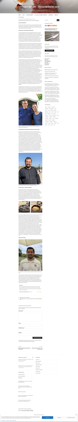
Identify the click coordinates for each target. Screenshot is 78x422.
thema (55, 123)
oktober (50, 118)
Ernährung (37, 366)
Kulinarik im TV (38, 369)
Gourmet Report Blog (27, 410)
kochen (54, 113)
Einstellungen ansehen (71, 417)
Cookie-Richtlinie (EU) (21, 374)
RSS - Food (46, 59)
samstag (51, 121)
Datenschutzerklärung (9, 420)
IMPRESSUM (14, 420)
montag (54, 116)
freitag (51, 110)
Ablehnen (59, 417)
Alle (36, 359)
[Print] (54, 25)
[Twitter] (47, 25)
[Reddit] (50, 25)
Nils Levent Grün (30, 298)
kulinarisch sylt (23, 298)
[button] (76, 414)
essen (46, 110)
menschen (46, 116)
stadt (49, 123)
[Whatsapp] (51, 25)
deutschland (51, 108)
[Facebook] (45, 25)
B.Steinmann (37, 361)
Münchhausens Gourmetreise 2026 (50, 71)
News (28, 297)
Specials (37, 373)
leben (57, 115)
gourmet (55, 110)
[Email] (53, 25)
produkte (56, 118)
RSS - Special (47, 64)
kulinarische (54, 115)
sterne (52, 123)
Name (20, 323)
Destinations (22, 297)
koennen (46, 115)
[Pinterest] (48, 25)
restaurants (47, 121)
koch (51, 113)
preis (53, 118)
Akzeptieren (48, 417)
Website (20, 332)
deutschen (46, 108)
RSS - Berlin (46, 62)
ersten (55, 108)
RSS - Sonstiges (47, 63)
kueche (50, 115)
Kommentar (21, 310)
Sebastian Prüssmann (37, 298)
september (55, 121)
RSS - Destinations (47, 60)
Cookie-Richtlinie (3, 420)
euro (48, 110)
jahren (49, 113)
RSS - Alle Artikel (47, 58)
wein (58, 123)
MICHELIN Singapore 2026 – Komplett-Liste (51, 69)
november (46, 118)
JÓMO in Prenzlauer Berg (22, 391)
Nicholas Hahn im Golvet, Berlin (54, 101)
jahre (46, 113)
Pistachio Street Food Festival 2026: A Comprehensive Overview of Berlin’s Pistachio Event (25, 387)
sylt (21, 299)
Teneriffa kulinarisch (22, 357)
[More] (56, 25)
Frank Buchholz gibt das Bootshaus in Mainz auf (51, 75)
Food (26, 297)
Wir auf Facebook (21, 17)
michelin (50, 116)
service (46, 123)
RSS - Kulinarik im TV (48, 61)
